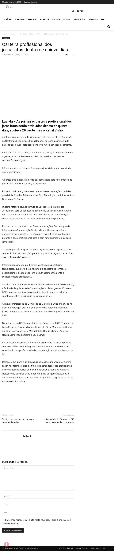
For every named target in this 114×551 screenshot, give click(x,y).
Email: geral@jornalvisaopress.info (90, 548)
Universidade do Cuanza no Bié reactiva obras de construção (59, 421)
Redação (9, 54)
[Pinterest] (19, 61)
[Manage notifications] (6, 544)
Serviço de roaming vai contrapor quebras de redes (18, 421)
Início (4, 34)
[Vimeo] (106, 2)
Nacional (13, 34)
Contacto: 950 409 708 (64, 548)
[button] (108, 26)
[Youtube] (110, 2)
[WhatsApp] (25, 61)
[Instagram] (98, 2)
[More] (32, 61)
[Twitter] (102, 2)
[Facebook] (93, 2)
